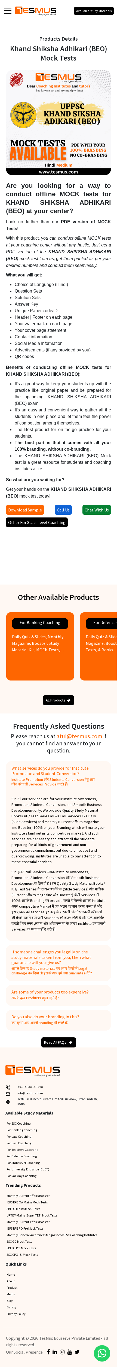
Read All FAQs (55, 1042)
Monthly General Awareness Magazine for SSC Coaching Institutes (52, 1235)
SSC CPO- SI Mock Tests (22, 1254)
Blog (10, 1301)
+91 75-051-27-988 (30, 1087)
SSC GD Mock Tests (19, 1241)
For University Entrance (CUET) (28, 1169)
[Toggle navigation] (7, 10)
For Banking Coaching (22, 1130)
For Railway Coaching (21, 1176)
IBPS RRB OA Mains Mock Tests (27, 1202)
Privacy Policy (16, 1314)
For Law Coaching (19, 1136)
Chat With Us (97, 510)
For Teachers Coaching (22, 1150)
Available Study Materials (94, 11)
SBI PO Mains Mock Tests (23, 1209)
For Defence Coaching (22, 1156)
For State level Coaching (23, 1163)
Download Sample (25, 510)
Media (11, 1294)
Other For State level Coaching (37, 522)
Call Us (63, 510)
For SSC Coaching (18, 1123)
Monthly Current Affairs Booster (28, 1196)
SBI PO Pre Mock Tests (21, 1248)
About (11, 1281)
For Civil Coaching (19, 1143)
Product (12, 1287)
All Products (55, 700)
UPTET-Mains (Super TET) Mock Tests (32, 1215)
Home (11, 1274)
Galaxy (11, 1307)
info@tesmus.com (30, 1093)
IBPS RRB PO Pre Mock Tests (25, 1228)
